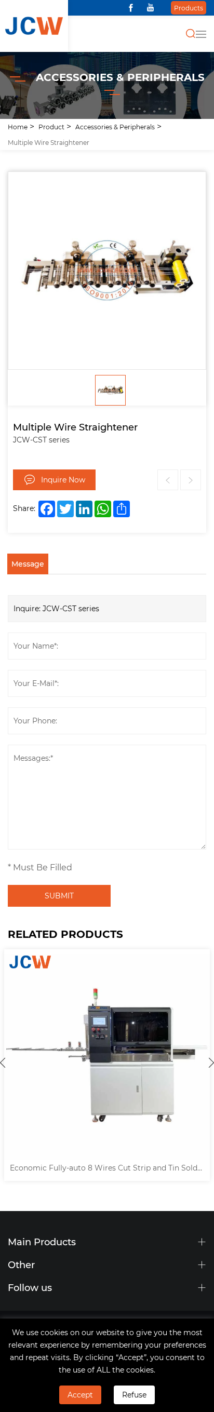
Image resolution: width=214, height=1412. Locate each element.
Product (51, 127)
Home (18, 127)
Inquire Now (63, 480)
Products (188, 8)
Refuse (134, 1395)
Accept (80, 1395)
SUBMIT (59, 895)
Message (27, 564)
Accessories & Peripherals (115, 127)
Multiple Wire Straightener (48, 142)
